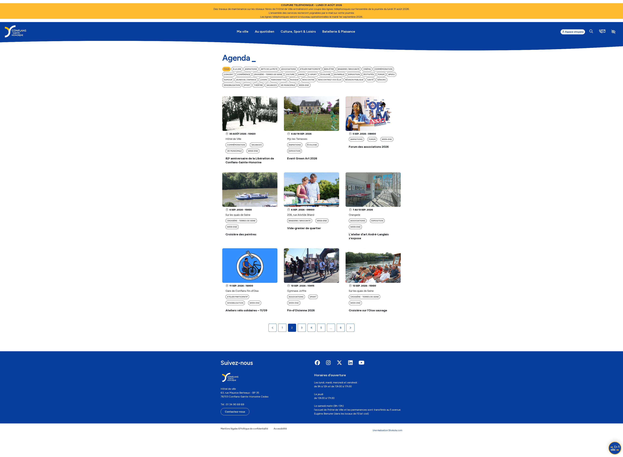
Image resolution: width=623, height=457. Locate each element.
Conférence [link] (243, 74)
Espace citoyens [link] (574, 31)
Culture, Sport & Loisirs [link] (298, 31)
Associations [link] (288, 69)
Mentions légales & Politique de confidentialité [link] (244, 428)
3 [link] (301, 327)
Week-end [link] (304, 85)
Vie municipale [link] (288, 85)
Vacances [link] (271, 85)
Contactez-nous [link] (235, 411)
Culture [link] (290, 74)
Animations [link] (251, 69)
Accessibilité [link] (280, 428)
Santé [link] (370, 80)
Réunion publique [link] (354, 80)
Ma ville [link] (242, 31)
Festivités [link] (368, 74)
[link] (15, 31)
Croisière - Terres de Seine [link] (268, 74)
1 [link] (282, 327)
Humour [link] (228, 80)
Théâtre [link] (258, 85)
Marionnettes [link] (278, 80)
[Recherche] (591, 31)
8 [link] (341, 327)
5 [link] (321, 327)
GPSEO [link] (391, 74)
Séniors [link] (381, 80)
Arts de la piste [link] (269, 69)
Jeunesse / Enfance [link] (246, 80)
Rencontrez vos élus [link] (330, 80)
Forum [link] (381, 74)
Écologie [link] (325, 74)
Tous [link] (226, 69)
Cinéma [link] (367, 69)
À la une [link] (237, 69)
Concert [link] (228, 74)
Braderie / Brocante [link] (349, 69)
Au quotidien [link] (264, 31)
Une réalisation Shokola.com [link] (387, 430)
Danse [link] (301, 74)
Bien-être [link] (329, 69)
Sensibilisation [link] (232, 85)
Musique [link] (294, 80)
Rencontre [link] (308, 80)
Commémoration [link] (383, 69)
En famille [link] (339, 74)
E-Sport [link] (312, 74)
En (615, 448)
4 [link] (311, 327)
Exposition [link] (354, 74)
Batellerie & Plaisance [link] (338, 31)
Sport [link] (247, 85)
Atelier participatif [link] (310, 69)
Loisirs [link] (263, 80)
